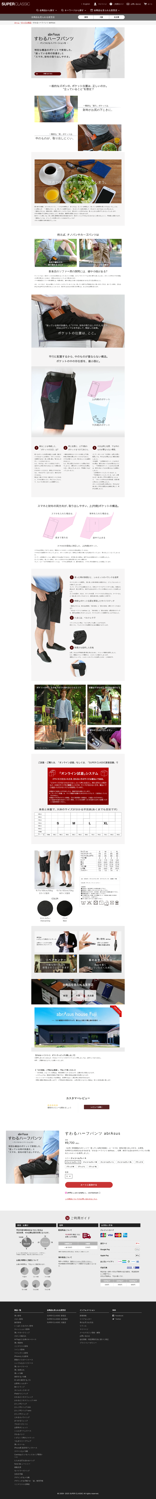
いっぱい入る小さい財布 (23, 1326)
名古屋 (116, 17)
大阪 (101, 17)
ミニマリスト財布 (21, 1346)
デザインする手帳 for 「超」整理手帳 (28, 1481)
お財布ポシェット (21, 1427)
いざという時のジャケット (24, 1438)
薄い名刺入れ (19, 1370)
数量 (66, 1172)
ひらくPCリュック (21, 1414)
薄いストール (19, 1444)
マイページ (84, 1329)
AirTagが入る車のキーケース (25, 1339)
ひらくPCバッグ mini (22, 1407)
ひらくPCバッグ (20, 1404)
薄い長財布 (18, 1343)
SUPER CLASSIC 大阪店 (56, 1322)
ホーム (16, 23)
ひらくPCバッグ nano (22, 1410)
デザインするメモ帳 (22, 1477)
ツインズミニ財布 (21, 1353)
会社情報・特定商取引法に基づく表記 (94, 1339)
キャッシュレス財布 (22, 1329)
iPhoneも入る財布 (21, 1356)
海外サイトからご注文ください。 (81, 1261)
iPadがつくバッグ (21, 1393)
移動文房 (17, 1467)
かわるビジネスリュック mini (25, 1400)
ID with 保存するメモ (22, 1380)
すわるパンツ (19, 1434)
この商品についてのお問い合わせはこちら (81, 1199)
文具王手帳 (18, 1474)
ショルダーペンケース (22, 1431)
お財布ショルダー (21, 1383)
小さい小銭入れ (20, 1336)
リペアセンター (86, 1319)
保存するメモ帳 (20, 1377)
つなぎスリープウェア (22, 1441)
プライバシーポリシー (88, 1343)
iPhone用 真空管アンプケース (25, 1448)
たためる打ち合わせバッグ (24, 1460)
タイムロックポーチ (22, 1390)
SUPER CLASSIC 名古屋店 (57, 1319)
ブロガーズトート (21, 1424)
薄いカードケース (21, 1366)
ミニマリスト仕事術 (22, 1484)
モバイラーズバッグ (22, 1471)
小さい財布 (18, 1319)
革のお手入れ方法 (86, 1322)
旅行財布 (17, 1322)
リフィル (83, 1326)
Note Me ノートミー (22, 1464)
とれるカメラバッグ (22, 1417)
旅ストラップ (19, 1387)
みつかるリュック (21, 1421)
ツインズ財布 (19, 1349)
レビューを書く (97, 1107)
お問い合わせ (85, 1336)
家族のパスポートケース (23, 1360)
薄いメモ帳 (18, 1373)
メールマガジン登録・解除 (90, 1332)
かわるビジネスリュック (23, 1397)
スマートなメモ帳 (21, 1451)
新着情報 (83, 1316)
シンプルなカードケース (23, 1363)
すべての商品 (26, 23)
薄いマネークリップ (22, 1332)
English (86, 4)
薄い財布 (17, 1316)
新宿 (86, 17)
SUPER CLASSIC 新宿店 (56, 1316)
